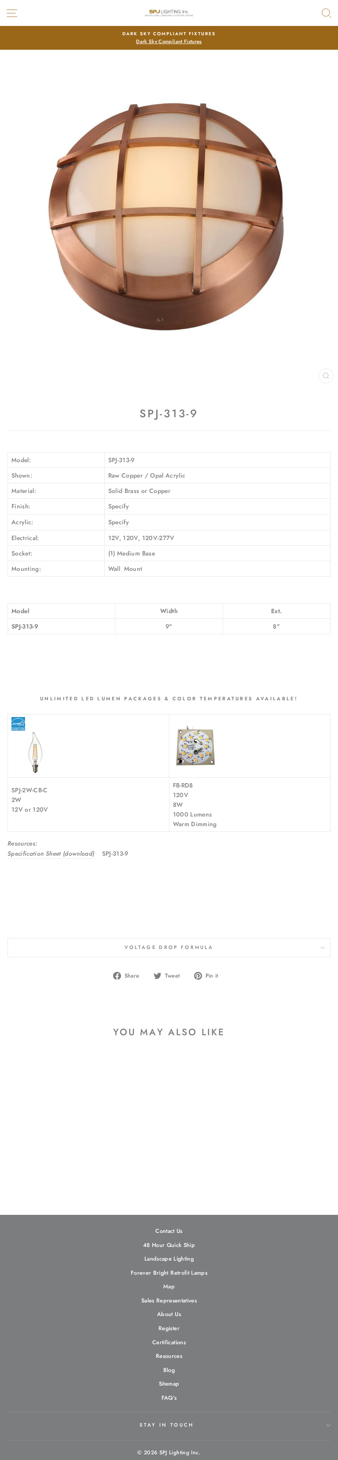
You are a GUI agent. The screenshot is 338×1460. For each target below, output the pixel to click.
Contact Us (168, 1231)
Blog (169, 1370)
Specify (118, 506)
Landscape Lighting (169, 1258)
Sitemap (169, 1383)
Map (169, 1286)
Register (169, 1328)
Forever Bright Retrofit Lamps (169, 1273)
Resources (169, 1356)
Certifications (169, 1342)
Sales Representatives (169, 1300)
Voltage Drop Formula (169, 947)
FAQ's (169, 1398)
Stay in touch (167, 1424)
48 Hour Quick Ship (169, 1245)
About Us (169, 1314)
